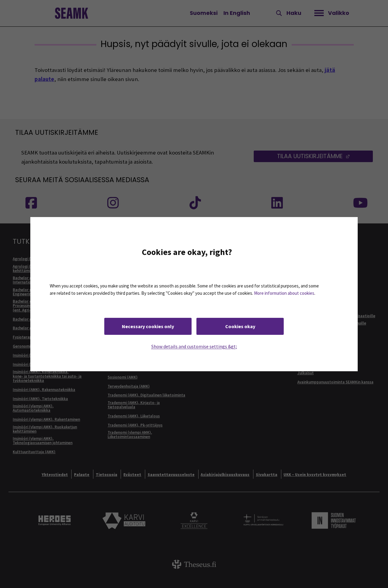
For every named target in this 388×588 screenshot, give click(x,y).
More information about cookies (284, 293)
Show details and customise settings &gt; (194, 346)
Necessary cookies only (148, 326)
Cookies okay (240, 326)
